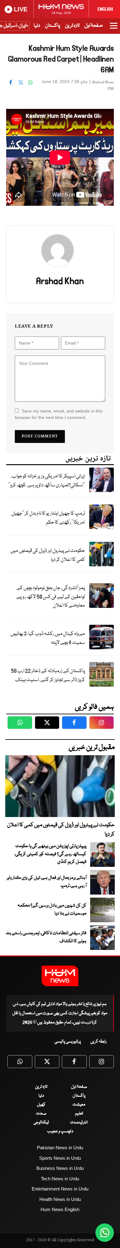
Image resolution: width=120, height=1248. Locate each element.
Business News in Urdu (60, 1168)
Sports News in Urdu (60, 1158)
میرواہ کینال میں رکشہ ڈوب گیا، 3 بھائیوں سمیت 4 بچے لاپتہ (47, 638)
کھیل (41, 1104)
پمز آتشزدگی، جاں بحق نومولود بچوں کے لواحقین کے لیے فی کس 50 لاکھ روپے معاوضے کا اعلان (50, 596)
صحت (41, 1113)
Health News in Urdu (60, 1199)
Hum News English (60, 1209)
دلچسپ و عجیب (60, 1131)
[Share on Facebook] (10, 82)
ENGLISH (105, 9)
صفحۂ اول (93, 26)
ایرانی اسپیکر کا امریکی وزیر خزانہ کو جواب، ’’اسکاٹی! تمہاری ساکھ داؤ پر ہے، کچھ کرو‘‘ (46, 480)
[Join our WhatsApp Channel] (104, 1232)
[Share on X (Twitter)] (20, 82)
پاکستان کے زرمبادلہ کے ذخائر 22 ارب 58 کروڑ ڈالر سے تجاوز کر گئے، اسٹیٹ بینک (48, 675)
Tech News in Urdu (60, 1178)
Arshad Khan (103, 82)
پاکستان (52, 26)
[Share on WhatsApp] (30, 82)
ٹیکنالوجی (41, 1122)
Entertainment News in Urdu (60, 1188)
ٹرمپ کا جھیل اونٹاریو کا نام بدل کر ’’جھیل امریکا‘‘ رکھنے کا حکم (48, 518)
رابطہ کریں (98, 1041)
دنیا (37, 26)
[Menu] (113, 28)
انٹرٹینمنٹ (79, 1122)
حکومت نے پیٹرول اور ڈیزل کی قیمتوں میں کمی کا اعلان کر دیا (47, 555)
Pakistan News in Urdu (60, 1147)
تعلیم (79, 1113)
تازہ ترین (72, 26)
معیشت (79, 1104)
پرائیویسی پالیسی (67, 1041)
